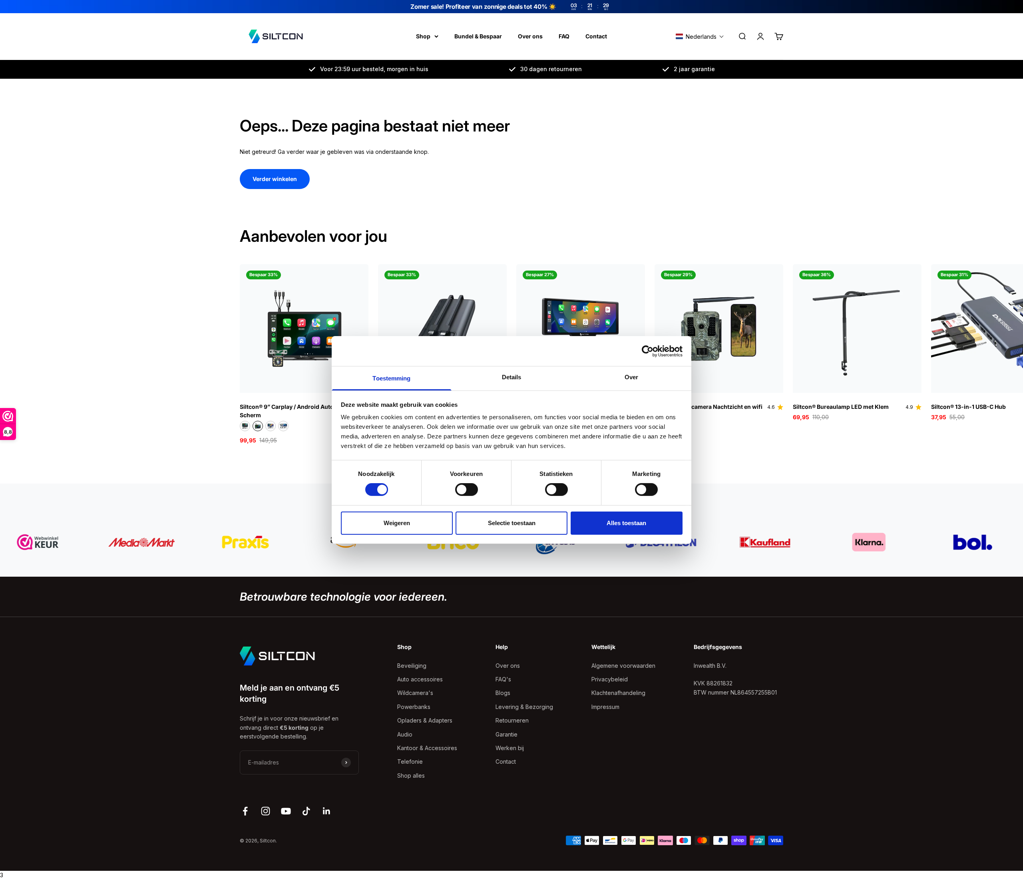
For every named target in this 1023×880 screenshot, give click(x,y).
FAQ (564, 36)
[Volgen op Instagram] (265, 811)
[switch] (466, 489)
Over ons (530, 36)
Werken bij (510, 748)
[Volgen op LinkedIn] (326, 811)
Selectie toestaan (511, 523)
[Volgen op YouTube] (286, 811)
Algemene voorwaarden (623, 665)
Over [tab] (631, 377)
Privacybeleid (609, 679)
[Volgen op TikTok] (306, 811)
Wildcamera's (415, 692)
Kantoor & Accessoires (427, 748)
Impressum (605, 706)
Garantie (506, 734)
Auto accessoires (420, 679)
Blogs (503, 692)
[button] (700, 36)
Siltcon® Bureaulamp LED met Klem (841, 406)
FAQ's (503, 679)
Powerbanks (413, 706)
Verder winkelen (275, 178)
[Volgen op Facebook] (245, 811)
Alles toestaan (626, 523)
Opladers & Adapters (424, 720)
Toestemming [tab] (391, 378)
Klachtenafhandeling (618, 692)
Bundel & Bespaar (478, 36)
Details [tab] (511, 377)
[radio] (245, 426)
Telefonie (410, 761)
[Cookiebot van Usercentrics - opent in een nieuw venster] (648, 351)
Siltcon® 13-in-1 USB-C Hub (968, 406)
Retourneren (512, 720)
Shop (423, 36)
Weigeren (397, 523)
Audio (404, 734)
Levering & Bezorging (524, 706)
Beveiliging (411, 665)
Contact (596, 36)
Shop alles (411, 775)
